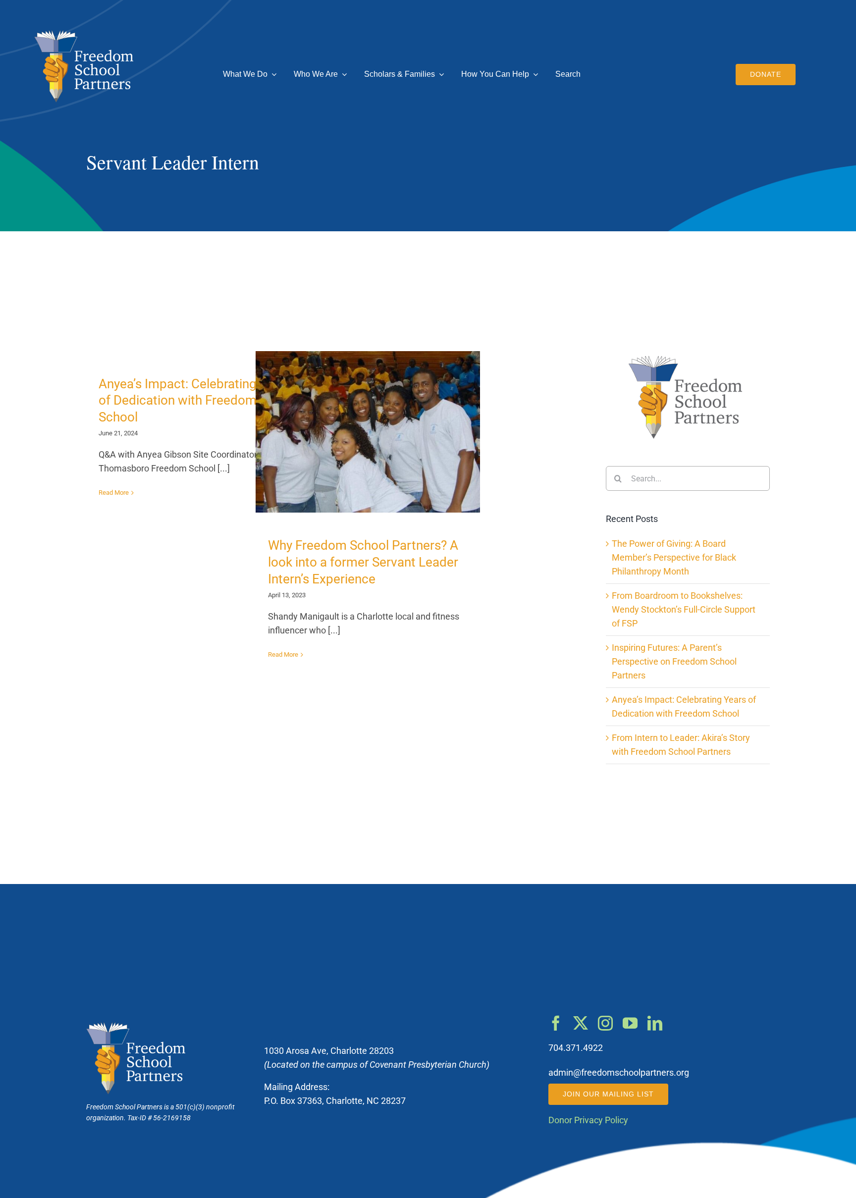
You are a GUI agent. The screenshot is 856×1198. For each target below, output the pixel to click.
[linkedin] (654, 1023)
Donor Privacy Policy (588, 1120)
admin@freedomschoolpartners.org (618, 1073)
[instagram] (605, 1023)
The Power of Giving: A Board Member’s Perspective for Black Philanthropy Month (674, 557)
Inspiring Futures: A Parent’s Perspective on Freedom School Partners (674, 661)
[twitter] (580, 1023)
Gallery (376, 432)
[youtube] (630, 1023)
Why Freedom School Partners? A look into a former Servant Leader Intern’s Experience (359, 432)
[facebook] (555, 1023)
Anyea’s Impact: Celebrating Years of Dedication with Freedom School (195, 400)
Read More (114, 492)
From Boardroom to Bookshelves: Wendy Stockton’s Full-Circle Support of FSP (683, 609)
